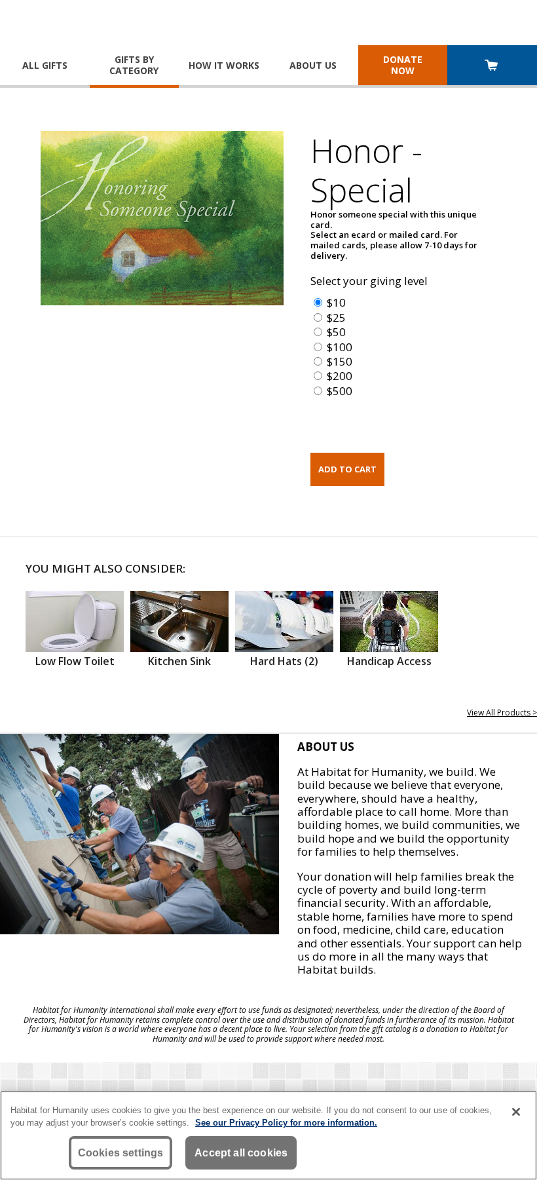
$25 (336, 317)
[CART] (492, 66)
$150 (339, 361)
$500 (339, 390)
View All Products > (502, 712)
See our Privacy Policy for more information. (286, 1123)
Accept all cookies (240, 1152)
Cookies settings (121, 1152)
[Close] (516, 1111)
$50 (336, 331)
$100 (339, 346)
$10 (336, 302)
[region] (268, 1135)
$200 (339, 375)
